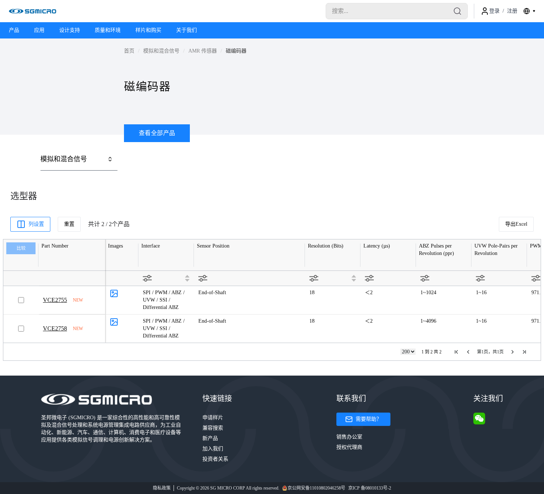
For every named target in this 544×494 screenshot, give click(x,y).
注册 (512, 11)
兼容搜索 (212, 428)
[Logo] (32, 11)
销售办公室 (349, 437)
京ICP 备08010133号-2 (369, 488)
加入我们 (212, 448)
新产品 (210, 438)
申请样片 (212, 417)
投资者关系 (215, 459)
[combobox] (529, 11)
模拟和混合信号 (161, 51)
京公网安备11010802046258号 (316, 488)
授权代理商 (349, 447)
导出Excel (516, 224)
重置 (69, 224)
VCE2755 (55, 300)
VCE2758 (55, 328)
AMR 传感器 (202, 51)
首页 (129, 51)
